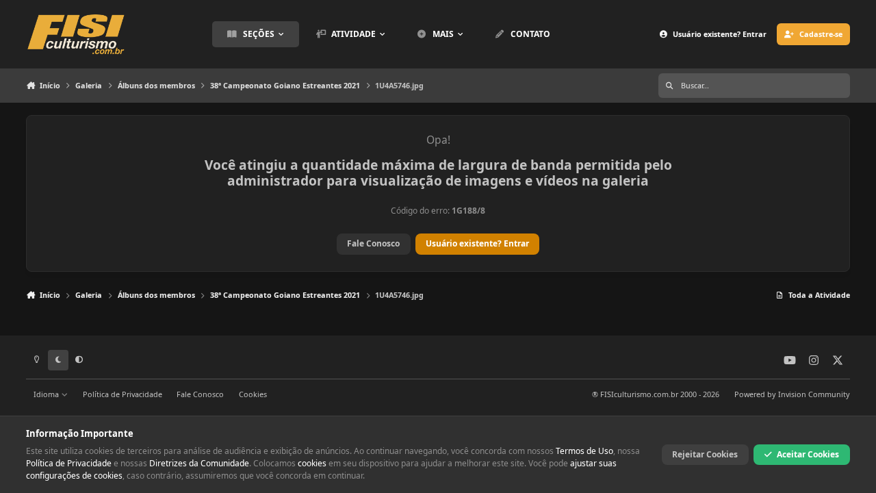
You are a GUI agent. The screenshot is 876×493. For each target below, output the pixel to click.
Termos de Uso (584, 451)
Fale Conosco (373, 243)
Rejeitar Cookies (705, 454)
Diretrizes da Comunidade (199, 463)
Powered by (792, 394)
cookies (312, 463)
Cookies (253, 394)
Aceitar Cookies (808, 454)
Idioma (47, 394)
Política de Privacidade (122, 394)
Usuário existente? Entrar (477, 243)
